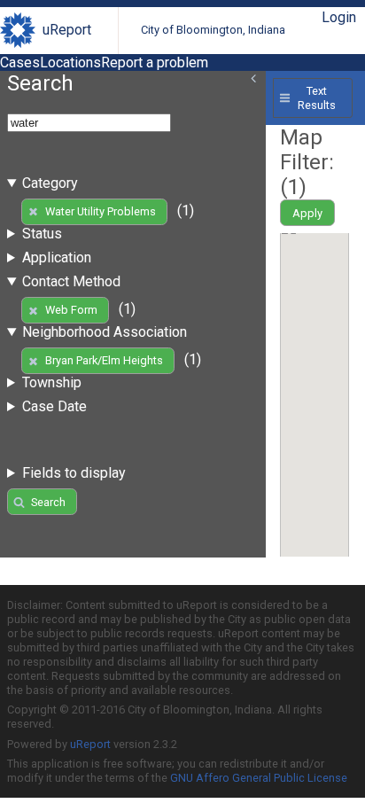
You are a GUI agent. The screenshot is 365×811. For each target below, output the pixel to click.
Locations (70, 62)
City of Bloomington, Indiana (213, 29)
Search (48, 502)
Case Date (54, 406)
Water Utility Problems (100, 211)
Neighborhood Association (104, 332)
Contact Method (71, 281)
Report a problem (154, 62)
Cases (20, 62)
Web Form (71, 309)
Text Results (317, 97)
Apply (307, 213)
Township (52, 382)
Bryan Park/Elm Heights (104, 360)
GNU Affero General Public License (258, 777)
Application (56, 257)
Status (42, 233)
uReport (67, 29)
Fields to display (74, 472)
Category (50, 183)
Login (339, 17)
